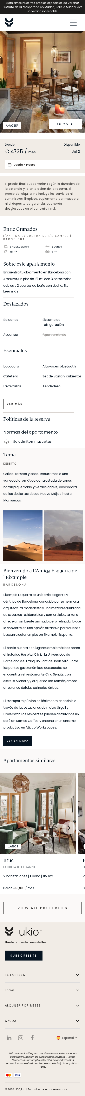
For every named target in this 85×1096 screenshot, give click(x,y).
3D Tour (65, 124)
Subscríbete (23, 955)
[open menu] (73, 22)
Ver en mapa (18, 740)
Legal (10, 990)
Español (68, 1038)
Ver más (15, 404)
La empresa (15, 975)
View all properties (43, 908)
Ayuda (11, 1021)
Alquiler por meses (23, 1005)
